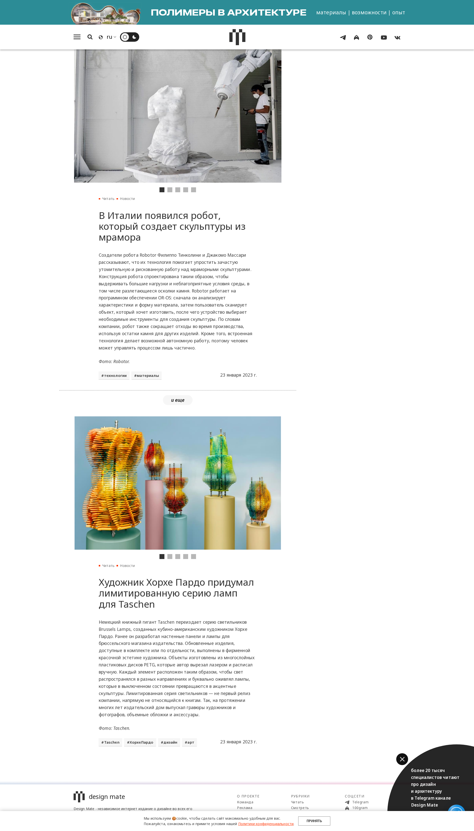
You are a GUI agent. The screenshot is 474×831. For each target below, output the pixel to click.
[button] (402, 759)
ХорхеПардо (142, 742)
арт (190, 742)
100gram (359, 807)
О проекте (248, 796)
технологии (115, 375)
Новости (127, 198)
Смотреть (300, 807)
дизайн (170, 742)
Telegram (360, 802)
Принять (314, 821)
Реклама (245, 807)
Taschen (111, 742)
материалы (148, 375)
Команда (245, 802)
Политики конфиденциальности (266, 823)
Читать (108, 198)
